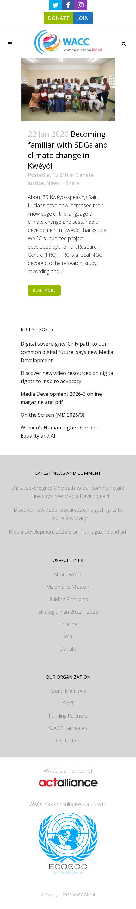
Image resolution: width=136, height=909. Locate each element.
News (53, 183)
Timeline (68, 623)
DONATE (58, 18)
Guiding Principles (68, 599)
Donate (68, 648)
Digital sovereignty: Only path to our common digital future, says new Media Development (67, 352)
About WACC (68, 574)
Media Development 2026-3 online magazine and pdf (68, 531)
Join (68, 636)
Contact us (68, 740)
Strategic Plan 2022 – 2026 (68, 611)
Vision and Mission (68, 586)
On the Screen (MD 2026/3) (52, 414)
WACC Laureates (68, 728)
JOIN (83, 18)
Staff (68, 703)
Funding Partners (68, 715)
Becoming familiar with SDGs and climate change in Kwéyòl (68, 150)
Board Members (68, 690)
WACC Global (83, 895)
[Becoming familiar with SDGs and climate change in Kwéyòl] (68, 89)
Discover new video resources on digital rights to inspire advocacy (68, 513)
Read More (44, 290)
